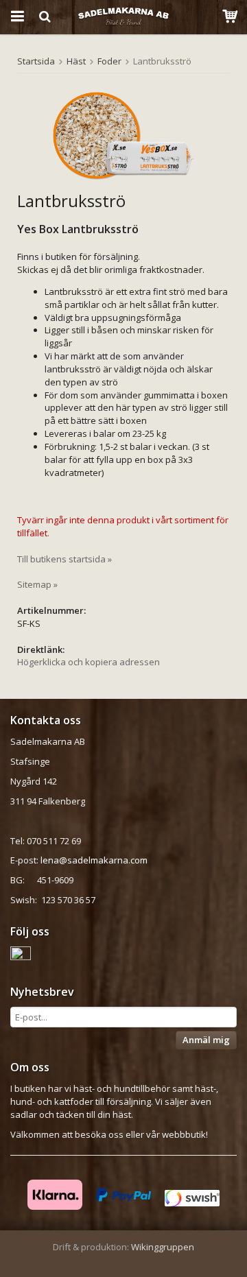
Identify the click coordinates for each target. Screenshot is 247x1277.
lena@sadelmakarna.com (94, 860)
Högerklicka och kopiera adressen (88, 662)
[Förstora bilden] (123, 135)
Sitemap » (37, 584)
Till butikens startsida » (64, 559)
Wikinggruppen (162, 1247)
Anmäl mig (206, 1040)
